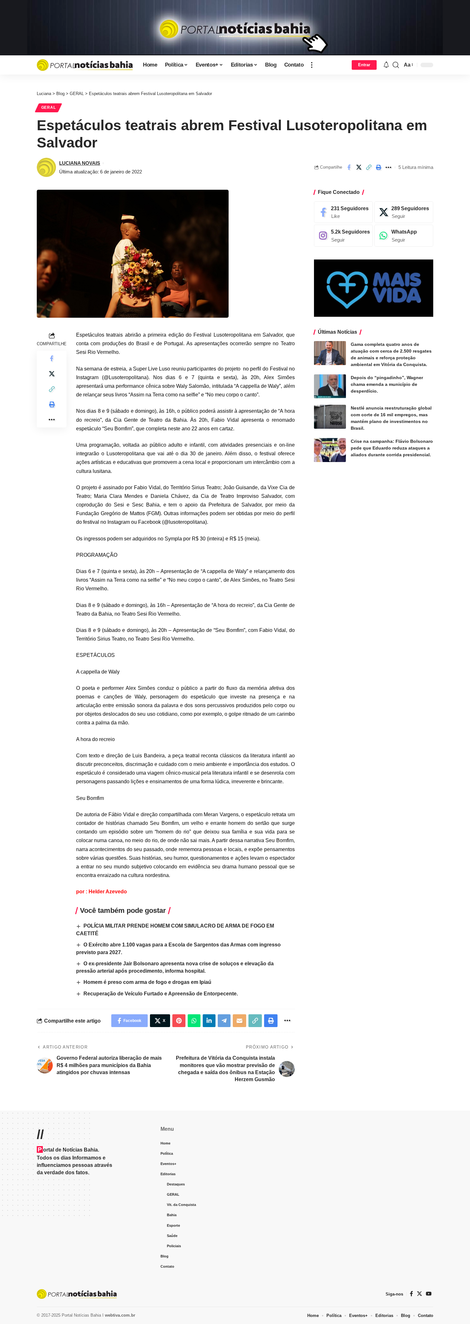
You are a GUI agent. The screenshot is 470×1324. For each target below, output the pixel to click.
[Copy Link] (368, 167)
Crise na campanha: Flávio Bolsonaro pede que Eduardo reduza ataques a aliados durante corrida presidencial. (392, 448)
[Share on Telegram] (224, 1020)
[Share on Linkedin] (209, 1020)
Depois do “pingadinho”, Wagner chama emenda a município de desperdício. (387, 384)
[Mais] (311, 65)
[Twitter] (419, 1293)
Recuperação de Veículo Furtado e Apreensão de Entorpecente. (160, 993)
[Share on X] (358, 167)
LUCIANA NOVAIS (79, 163)
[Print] (378, 167)
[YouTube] (428, 1293)
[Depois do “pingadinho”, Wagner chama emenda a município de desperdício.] (330, 386)
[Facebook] (343, 212)
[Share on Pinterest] (178, 1020)
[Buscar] (396, 65)
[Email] (239, 1020)
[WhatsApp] (403, 236)
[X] (403, 212)
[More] (388, 167)
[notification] (386, 65)
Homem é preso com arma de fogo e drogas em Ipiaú (147, 982)
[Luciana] (85, 65)
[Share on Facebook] (348, 167)
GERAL (48, 107)
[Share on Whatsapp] (194, 1020)
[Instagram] (343, 236)
